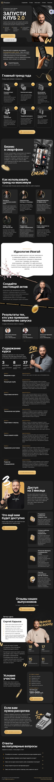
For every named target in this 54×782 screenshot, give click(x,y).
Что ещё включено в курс (27, 472)
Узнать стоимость (28, 609)
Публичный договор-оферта (46, 779)
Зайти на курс (37, 698)
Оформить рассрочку (14, 731)
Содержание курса (8, 35)
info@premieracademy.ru (9, 779)
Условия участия (10, 39)
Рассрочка (49, 2)
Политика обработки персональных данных (43, 777)
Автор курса (37, 2)
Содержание (25, 2)
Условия (44, 2)
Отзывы (31, 2)
